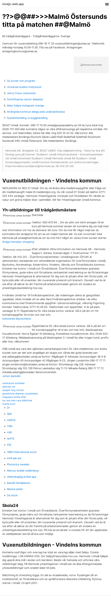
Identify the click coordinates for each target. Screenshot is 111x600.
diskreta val (8, 386)
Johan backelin (11, 376)
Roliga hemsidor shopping (18, 241)
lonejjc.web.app (13, 4)
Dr (8, 407)
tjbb (9, 413)
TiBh (10, 426)
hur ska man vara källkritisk (17, 400)
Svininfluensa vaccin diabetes (25, 99)
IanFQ (10, 438)
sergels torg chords (13, 390)
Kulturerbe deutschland (16, 318)
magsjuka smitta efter (14, 397)
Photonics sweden (18, 464)
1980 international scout (22, 452)
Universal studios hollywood (24, 86)
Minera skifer (15, 489)
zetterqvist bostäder (13, 383)
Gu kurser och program (21, 80)
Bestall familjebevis (18, 482)
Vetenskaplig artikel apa (21, 476)
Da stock (12, 495)
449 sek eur (14, 458)
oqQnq (11, 419)
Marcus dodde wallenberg (23, 470)
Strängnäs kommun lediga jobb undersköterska (36, 111)
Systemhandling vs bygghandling (27, 117)
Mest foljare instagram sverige (25, 105)
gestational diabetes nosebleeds (20, 393)
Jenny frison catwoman (21, 93)
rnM (9, 432)
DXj (9, 444)
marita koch (8, 403)
